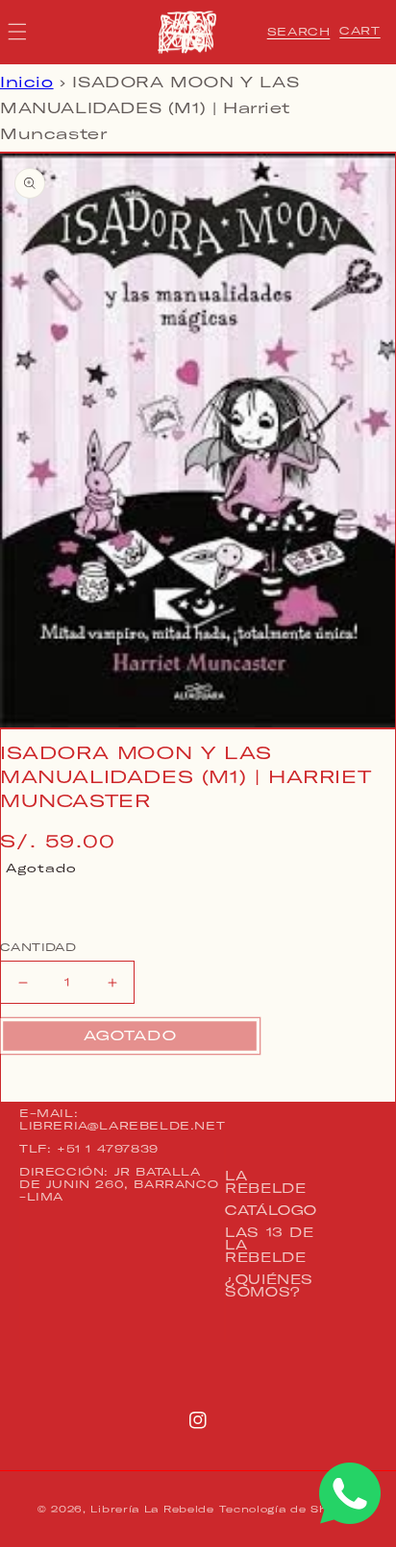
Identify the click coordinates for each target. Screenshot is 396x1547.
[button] (299, 32)
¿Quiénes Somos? (269, 1285)
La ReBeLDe (265, 1182)
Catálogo (271, 1210)
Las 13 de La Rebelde (269, 1245)
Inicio (27, 82)
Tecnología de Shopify (289, 1509)
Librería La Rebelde (151, 1509)
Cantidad (38, 947)
